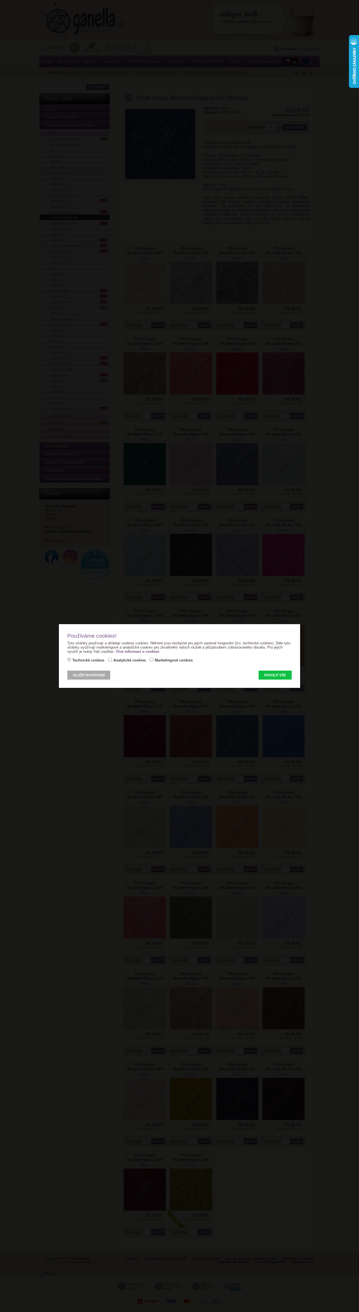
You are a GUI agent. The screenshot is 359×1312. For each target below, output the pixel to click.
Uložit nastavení (89, 675)
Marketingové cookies (174, 660)
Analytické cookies (129, 660)
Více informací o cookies (137, 651)
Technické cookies (88, 660)
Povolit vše (275, 675)
